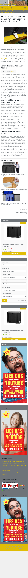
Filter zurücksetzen (22, 300)
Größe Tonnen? (5, 268)
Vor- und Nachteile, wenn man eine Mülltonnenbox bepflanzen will (21, 212)
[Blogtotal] (21, 485)
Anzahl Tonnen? (6, 262)
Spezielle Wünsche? (6, 293)
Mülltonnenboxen (5, 48)
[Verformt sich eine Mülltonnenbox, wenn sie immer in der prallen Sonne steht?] (14, 196)
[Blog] (6, 490)
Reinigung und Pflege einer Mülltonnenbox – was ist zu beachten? (13, 175)
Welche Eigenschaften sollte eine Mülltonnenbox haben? (14, 190)
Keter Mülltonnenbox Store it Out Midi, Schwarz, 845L (12, 245)
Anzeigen (13, 71)
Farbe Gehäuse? (6, 281)
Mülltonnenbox (4, 58)
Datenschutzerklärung (17, 548)
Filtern (4, 300)
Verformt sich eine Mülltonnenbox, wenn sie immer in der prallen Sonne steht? (14, 204)
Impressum (8, 548)
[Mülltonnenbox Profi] (14, 3)
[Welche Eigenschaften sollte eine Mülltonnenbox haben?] (14, 182)
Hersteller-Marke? (6, 287)
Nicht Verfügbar (14, 253)
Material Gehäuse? (6, 274)
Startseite (3, 10)
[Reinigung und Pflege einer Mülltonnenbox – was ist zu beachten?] (14, 167)
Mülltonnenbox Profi (7, 8)
